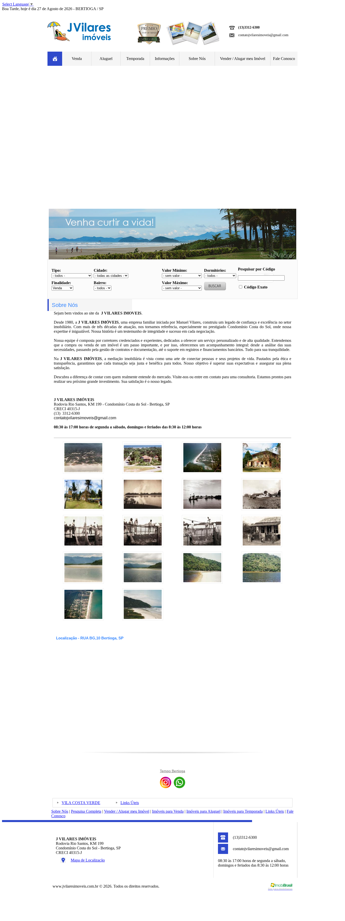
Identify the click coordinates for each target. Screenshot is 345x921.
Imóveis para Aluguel (203, 811)
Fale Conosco (284, 58)
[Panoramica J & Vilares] (83, 507)
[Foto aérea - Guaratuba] (83, 617)
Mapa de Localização (88, 860)
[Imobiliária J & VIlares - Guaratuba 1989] (143, 471)
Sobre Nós (197, 58)
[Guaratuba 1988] (83, 471)
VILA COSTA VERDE (81, 803)
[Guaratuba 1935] (143, 507)
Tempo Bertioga (172, 771)
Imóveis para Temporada (243, 811)
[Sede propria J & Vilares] (262, 471)
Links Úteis (129, 803)
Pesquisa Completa (86, 811)
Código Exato (255, 287)
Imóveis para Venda (168, 811)
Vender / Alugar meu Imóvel (242, 58)
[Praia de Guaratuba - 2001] (202, 471)
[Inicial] (79, 40)
